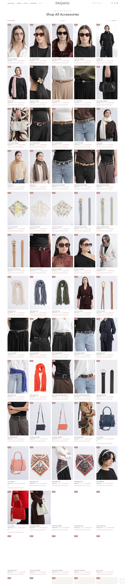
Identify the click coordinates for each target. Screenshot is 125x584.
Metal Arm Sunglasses (57, 269)
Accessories (33, 3)
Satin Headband (100, 481)
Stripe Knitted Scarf (78, 526)
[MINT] (97, 440)
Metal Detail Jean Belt (101, 395)
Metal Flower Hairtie (34, 101)
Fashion (26, 3)
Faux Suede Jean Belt (34, 143)
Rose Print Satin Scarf (12, 227)
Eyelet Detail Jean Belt (57, 353)
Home (55, 10)
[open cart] (117, 3)
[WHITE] (98, 440)
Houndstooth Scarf (100, 269)
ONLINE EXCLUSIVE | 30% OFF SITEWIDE (16, 62)
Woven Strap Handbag (101, 101)
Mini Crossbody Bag (79, 437)
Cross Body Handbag (35, 437)
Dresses (19, 3)
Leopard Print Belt (78, 143)
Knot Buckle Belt (56, 101)
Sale (40, 3)
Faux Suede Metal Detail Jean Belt (59, 395)
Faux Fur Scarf (99, 570)
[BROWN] (99, 440)
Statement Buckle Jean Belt (58, 185)
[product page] (18, 40)
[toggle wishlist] (27, 25)
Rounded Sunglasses (12, 59)
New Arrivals (11, 3)
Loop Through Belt (12, 353)
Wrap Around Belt (78, 311)
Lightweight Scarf (12, 311)
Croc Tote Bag (99, 437)
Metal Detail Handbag (35, 526)
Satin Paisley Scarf (34, 481)
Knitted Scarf (99, 59)
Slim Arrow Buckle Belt (35, 570)
